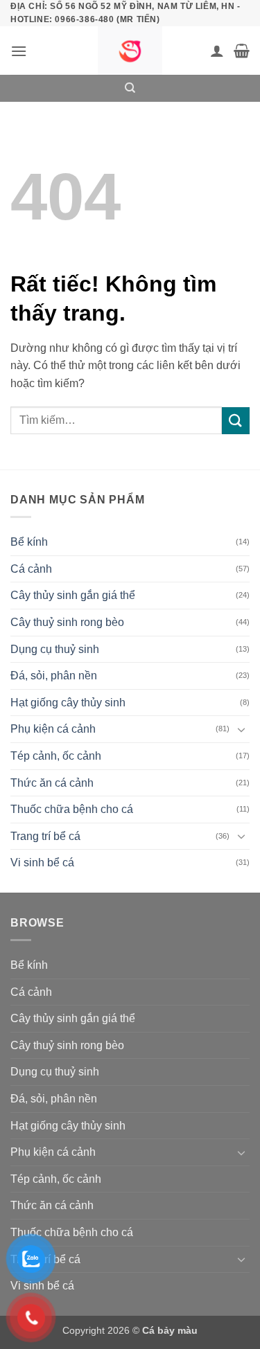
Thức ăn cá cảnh (52, 783)
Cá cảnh (31, 569)
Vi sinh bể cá (42, 862)
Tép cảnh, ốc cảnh (55, 756)
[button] (18, 51)
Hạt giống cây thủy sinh (67, 702)
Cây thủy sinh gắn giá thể (72, 595)
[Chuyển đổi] (241, 729)
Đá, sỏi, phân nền (53, 675)
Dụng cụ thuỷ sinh (54, 649)
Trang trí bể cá (45, 836)
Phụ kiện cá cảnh (53, 729)
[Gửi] (236, 420)
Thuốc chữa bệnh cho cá (71, 809)
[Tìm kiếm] (130, 88)
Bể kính (29, 542)
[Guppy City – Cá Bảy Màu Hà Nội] (130, 50)
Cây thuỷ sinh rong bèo (67, 622)
